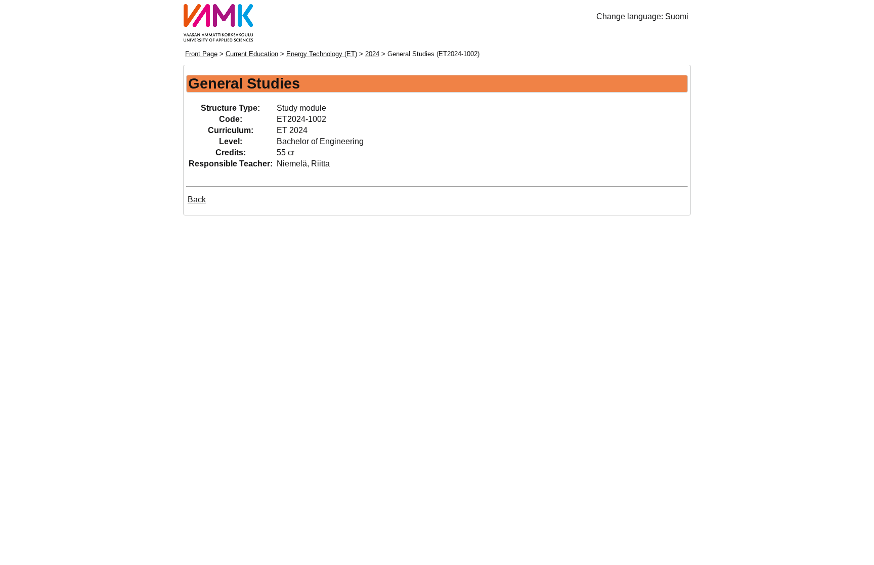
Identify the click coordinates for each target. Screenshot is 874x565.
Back (197, 199)
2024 (372, 54)
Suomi (676, 16)
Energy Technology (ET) (321, 54)
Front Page (201, 54)
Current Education (252, 54)
